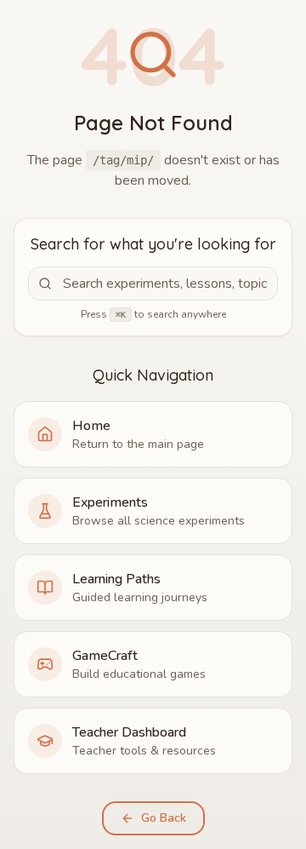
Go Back (163, 818)
